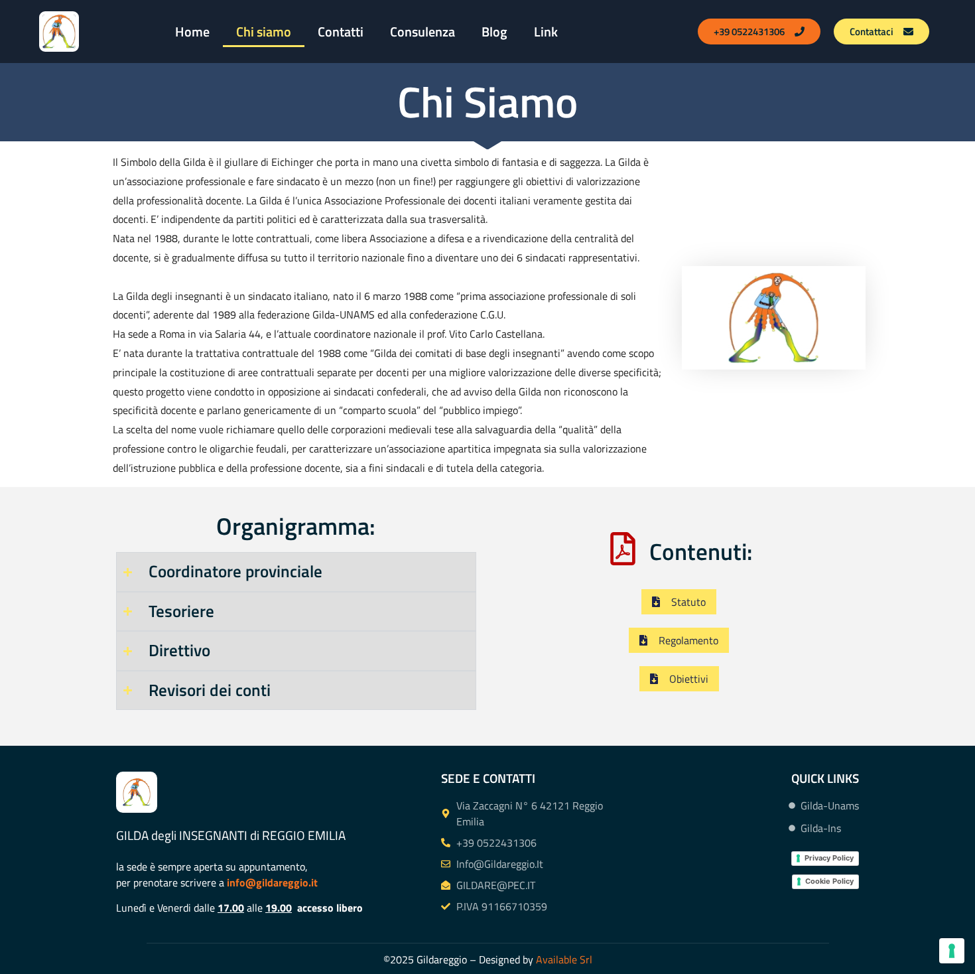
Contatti (340, 31)
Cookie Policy (829, 881)
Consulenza (422, 31)
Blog (494, 31)
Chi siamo (263, 31)
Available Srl (564, 959)
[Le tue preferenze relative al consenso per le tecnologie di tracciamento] (951, 950)
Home (192, 31)
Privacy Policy (829, 858)
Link (546, 31)
